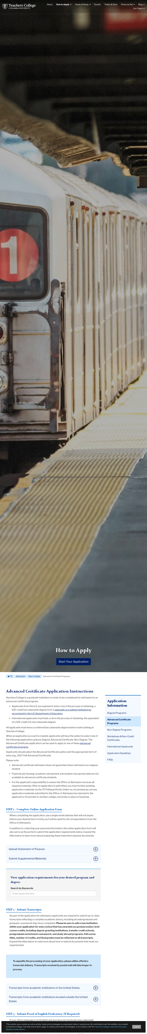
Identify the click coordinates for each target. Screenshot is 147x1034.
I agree (136, 1027)
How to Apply (73, 651)
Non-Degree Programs (119, 729)
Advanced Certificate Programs (119, 721)
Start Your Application (73, 661)
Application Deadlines (119, 753)
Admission (20, 676)
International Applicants (120, 746)
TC (11, 676)
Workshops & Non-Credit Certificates (120, 738)
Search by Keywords (22, 888)
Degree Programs (116, 713)
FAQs (110, 759)
